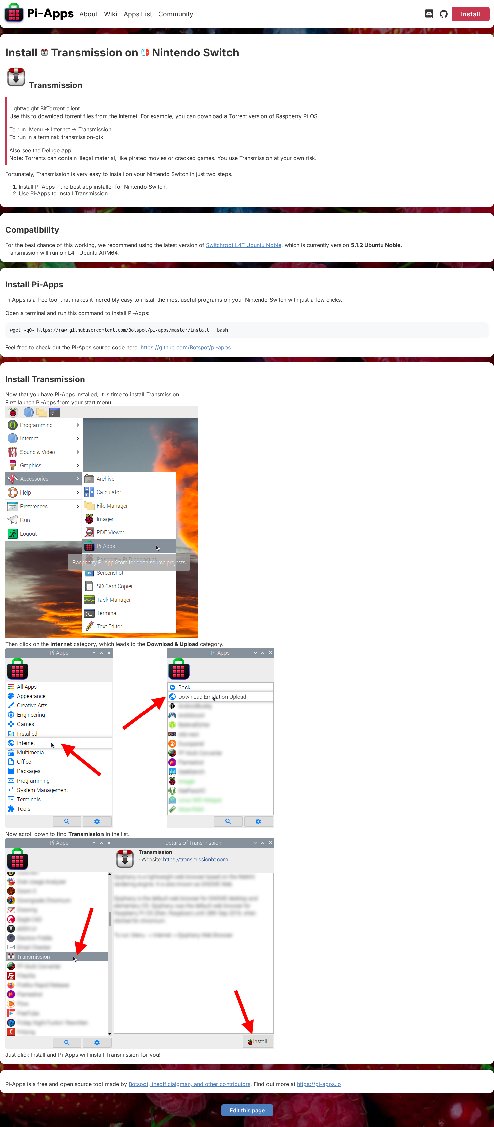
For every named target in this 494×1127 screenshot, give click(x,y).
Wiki (110, 14)
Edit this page (247, 1110)
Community (175, 14)
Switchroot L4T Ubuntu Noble (243, 245)
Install (470, 14)
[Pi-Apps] (39, 14)
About (88, 14)
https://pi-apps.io (319, 1084)
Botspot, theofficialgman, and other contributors (189, 1084)
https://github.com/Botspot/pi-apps (186, 347)
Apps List (138, 14)
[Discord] (429, 15)
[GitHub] (443, 15)
